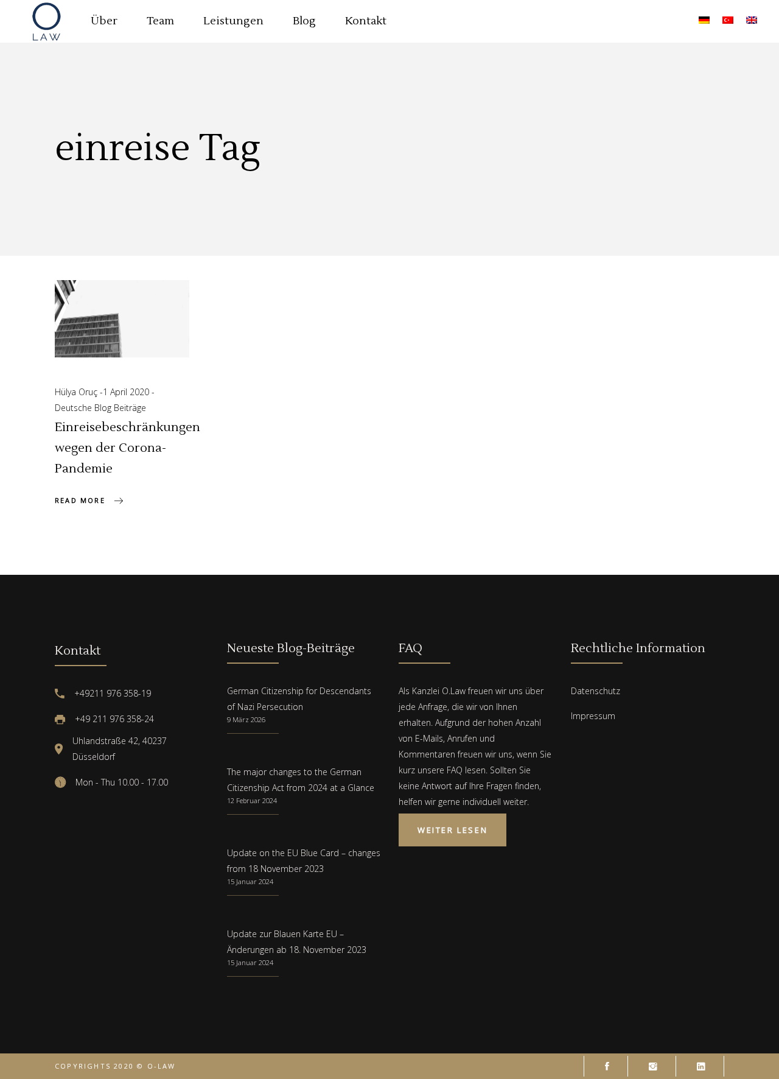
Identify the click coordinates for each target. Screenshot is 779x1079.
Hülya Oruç (77, 392)
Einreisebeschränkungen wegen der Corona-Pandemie (127, 448)
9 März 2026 (246, 719)
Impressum (593, 716)
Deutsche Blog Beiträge (100, 407)
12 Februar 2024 (252, 800)
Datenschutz (595, 691)
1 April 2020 (127, 392)
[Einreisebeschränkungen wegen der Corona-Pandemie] (122, 318)
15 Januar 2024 (250, 881)
